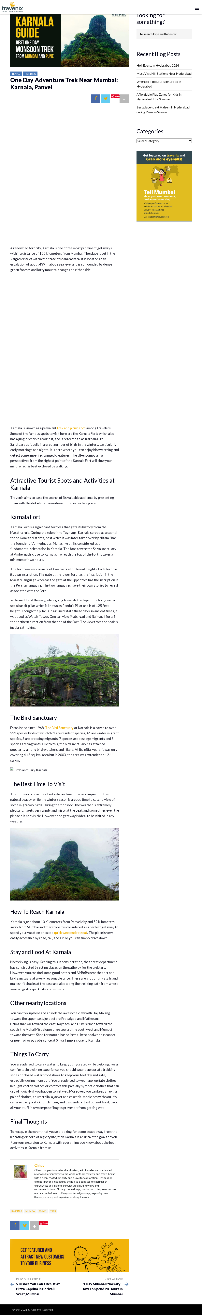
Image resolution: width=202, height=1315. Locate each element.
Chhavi (39, 1165)
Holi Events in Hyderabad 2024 (158, 65)
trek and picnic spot (71, 428)
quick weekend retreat (70, 933)
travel (43, 1210)
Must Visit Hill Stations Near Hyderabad (164, 73)
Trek (53, 1210)
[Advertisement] (64, 139)
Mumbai (30, 1210)
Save (117, 96)
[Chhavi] (20, 1171)
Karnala (16, 1210)
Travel (16, 73)
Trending (30, 73)
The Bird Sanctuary (59, 728)
